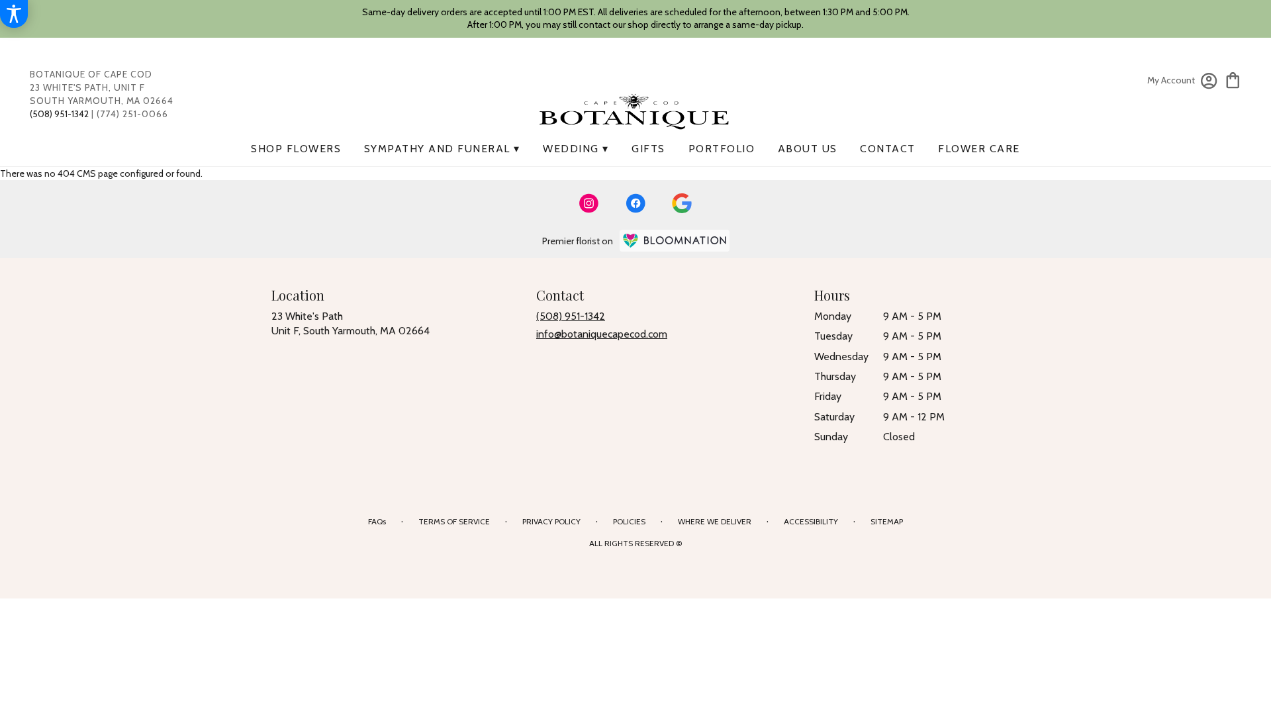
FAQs (377, 521)
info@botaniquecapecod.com (601, 334)
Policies (629, 521)
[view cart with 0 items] (1233, 79)
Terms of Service (454, 521)
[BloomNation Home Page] (675, 241)
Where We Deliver (714, 521)
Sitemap (887, 521)
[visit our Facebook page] (635, 203)
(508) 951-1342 (570, 316)
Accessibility (811, 521)
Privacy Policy (551, 521)
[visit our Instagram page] (589, 203)
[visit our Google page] (682, 203)
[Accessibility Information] (14, 14)
